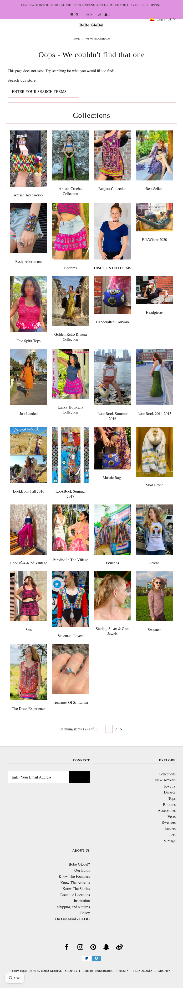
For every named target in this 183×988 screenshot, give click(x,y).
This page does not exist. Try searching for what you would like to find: (61, 70)
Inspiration (82, 900)
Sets (28, 629)
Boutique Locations (75, 894)
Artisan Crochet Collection (70, 191)
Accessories (167, 810)
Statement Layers (70, 635)
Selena (154, 562)
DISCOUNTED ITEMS (112, 267)
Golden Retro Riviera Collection (70, 337)
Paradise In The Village (70, 559)
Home (76, 38)
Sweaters (154, 629)
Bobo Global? (79, 864)
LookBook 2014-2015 (154, 413)
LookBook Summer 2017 (71, 494)
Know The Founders (74, 876)
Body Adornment (28, 261)
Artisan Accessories (28, 194)
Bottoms (70, 267)
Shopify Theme (77, 971)
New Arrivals (165, 779)
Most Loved (154, 484)
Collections (167, 773)
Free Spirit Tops (28, 340)
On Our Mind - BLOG (72, 918)
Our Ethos (82, 870)
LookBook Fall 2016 (28, 491)
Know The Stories (76, 888)
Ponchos (112, 562)
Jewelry (170, 785)
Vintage (170, 840)
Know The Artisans (75, 882)
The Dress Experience (28, 708)
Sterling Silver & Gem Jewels (112, 631)
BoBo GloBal (91, 25)
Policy (85, 912)
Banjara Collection (112, 188)
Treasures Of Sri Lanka (70, 702)
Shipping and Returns (73, 906)
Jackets (170, 828)
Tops (172, 798)
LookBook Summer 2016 (112, 416)
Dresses (170, 791)
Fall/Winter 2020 (154, 239)
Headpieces (154, 312)
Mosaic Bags (112, 477)
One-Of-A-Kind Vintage (28, 562)
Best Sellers (154, 188)
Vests (172, 816)
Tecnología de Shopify (152, 971)
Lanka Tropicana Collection (70, 409)
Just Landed (29, 413)
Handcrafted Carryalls (112, 321)
